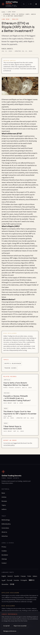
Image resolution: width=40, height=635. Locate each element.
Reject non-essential (20, 626)
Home (3, 12)
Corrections (5, 528)
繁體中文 (31, 580)
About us (4, 532)
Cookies (4, 551)
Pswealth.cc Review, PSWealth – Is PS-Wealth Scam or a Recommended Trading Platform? (17, 398)
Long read (12, 12)
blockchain (25, 258)
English (4, 576)
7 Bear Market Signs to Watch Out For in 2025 (12, 427)
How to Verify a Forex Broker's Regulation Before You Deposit (15, 384)
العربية (3, 580)
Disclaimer (5, 555)
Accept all (6, 626)
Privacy (4, 547)
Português (24, 580)
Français (23, 576)
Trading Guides (10, 368)
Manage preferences (9, 631)
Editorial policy (6, 524)
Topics (4, 505)
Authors (4, 509)
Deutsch (10, 576)
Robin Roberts (7, 48)
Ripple (14, 99)
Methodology (6, 520)
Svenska (16, 580)
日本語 (12, 584)
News (3, 493)
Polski (29, 576)
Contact (4, 563)
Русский (9, 580)
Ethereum (5, 99)
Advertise (5, 536)
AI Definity (32, 324)
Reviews (4, 501)
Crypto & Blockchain (12, 363)
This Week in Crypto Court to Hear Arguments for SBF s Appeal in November (19, 412)
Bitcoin (31, 138)
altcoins (20, 116)
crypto (8, 102)
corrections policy (9, 445)
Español (16, 576)
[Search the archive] (24, 4)
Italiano (35, 576)
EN (30, 4)
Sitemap (4, 559)
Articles (4, 497)
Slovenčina (5, 584)
